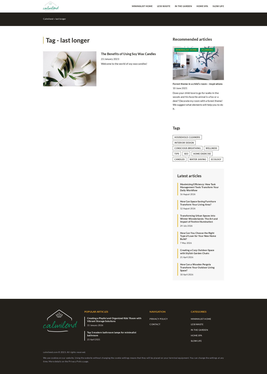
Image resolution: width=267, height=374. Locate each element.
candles (179, 159)
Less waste (163, 6)
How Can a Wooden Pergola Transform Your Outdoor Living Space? (197, 267)
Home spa (202, 6)
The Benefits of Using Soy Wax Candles (128, 54)
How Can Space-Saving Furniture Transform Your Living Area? (198, 203)
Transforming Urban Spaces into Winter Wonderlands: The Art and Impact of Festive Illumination (199, 218)
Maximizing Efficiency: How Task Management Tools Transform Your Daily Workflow (199, 187)
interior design (184, 143)
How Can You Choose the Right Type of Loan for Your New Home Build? (198, 236)
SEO (186, 154)
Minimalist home (142, 6)
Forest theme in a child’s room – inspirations (198, 83)
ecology (216, 159)
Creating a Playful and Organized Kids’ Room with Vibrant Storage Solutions (114, 320)
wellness (211, 148)
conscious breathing (187, 148)
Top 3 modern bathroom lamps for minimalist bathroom (111, 334)
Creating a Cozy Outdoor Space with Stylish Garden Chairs (197, 252)
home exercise (202, 154)
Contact (155, 324)
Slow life (218, 6)
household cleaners (187, 137)
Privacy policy (159, 319)
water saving (198, 159)
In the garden (183, 6)
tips (176, 154)
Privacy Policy (76, 361)
